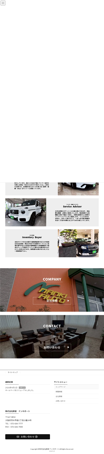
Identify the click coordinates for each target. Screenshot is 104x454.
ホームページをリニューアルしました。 (20, 390)
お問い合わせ (60, 401)
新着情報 (59, 392)
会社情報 (59, 396)
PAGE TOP (99, 437)
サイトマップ (13, 372)
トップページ (60, 387)
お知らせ (22, 387)
